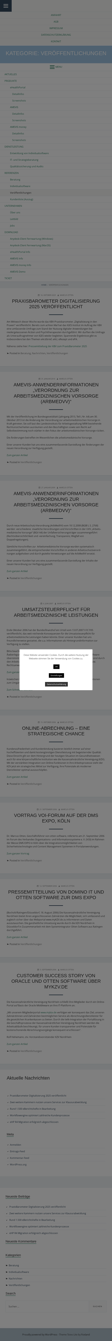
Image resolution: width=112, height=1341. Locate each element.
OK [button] (56, 666)
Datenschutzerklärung (56, 684)
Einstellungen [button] (56, 675)
